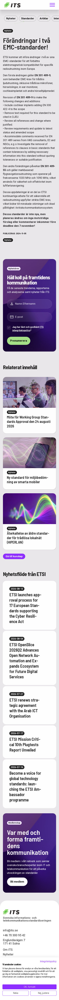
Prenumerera (18, 340)
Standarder (27, 18)
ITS (12, 5)
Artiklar (44, 18)
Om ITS (8, 949)
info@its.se (10, 930)
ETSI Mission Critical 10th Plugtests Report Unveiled (24, 744)
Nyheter (11, 18)
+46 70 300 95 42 (14, 935)
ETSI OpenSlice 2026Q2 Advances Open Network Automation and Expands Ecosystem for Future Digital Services (24, 660)
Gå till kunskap (14, 556)
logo (11, 912)
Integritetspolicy (48, 961)
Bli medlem (17, 881)
